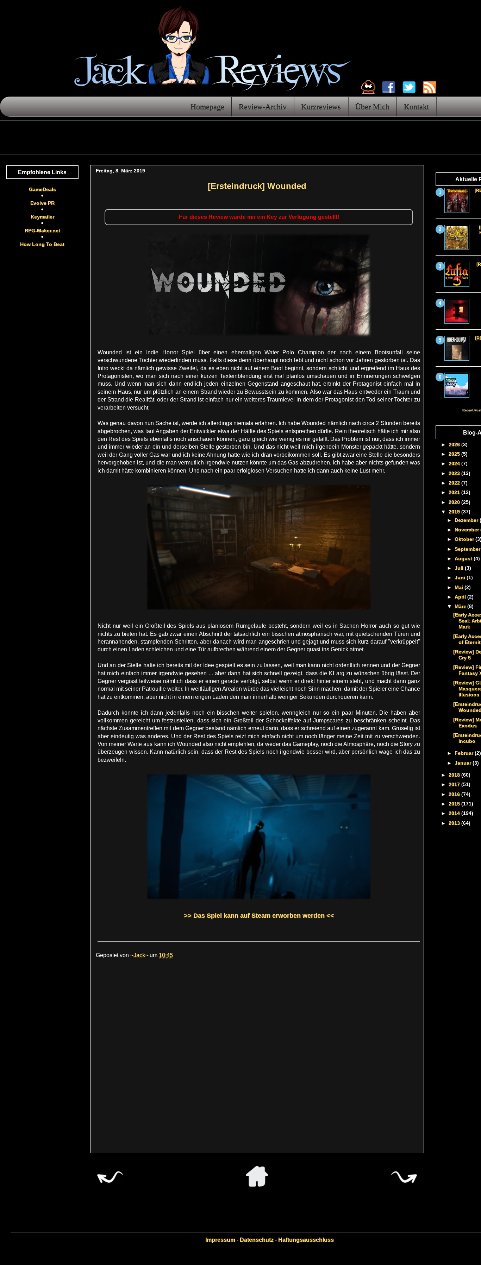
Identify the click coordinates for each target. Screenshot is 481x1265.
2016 (455, 794)
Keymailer (42, 217)
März (461, 606)
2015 (455, 804)
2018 (455, 775)
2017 (455, 784)
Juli (460, 568)
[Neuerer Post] (110, 1185)
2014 (455, 813)
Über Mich (372, 106)
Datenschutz (257, 1240)
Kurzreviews (321, 106)
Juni (461, 577)
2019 (455, 511)
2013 (455, 823)
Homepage (207, 106)
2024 (455, 463)
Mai (459, 587)
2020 (455, 502)
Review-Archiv (263, 106)
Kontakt (416, 106)
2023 (455, 473)
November (467, 529)
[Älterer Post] (404, 1185)
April (461, 597)
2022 (455, 483)
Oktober (465, 539)
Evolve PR (42, 203)
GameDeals (42, 189)
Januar (464, 763)
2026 (455, 444)
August (464, 558)
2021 (455, 492)
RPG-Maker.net (42, 230)
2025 (455, 454)
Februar (465, 753)
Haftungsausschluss (306, 1240)
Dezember (467, 520)
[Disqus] (257, 1059)
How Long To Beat (42, 244)
